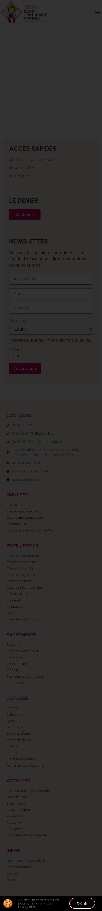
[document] (51, 455)
